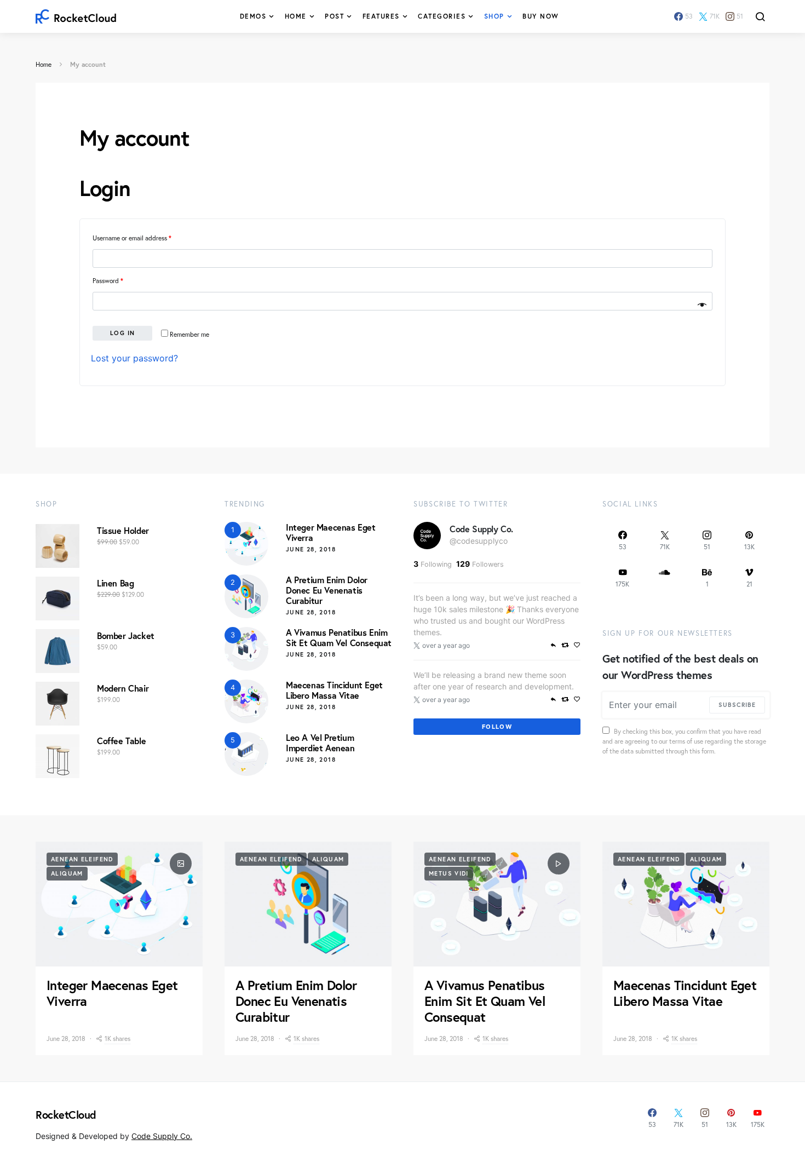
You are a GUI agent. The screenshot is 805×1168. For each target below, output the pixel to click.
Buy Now (540, 16)
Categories (441, 16)
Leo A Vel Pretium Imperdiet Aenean (320, 742)
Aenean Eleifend (82, 859)
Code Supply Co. (481, 528)
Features (381, 16)
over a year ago (446, 645)
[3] (246, 647)
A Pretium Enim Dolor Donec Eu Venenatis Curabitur (326, 590)
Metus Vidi (449, 873)
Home (296, 16)
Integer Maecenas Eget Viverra (331, 532)
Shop (494, 16)
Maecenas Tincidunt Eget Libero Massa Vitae (334, 690)
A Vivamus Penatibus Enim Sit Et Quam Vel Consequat (339, 637)
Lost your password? (134, 358)
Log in (122, 333)
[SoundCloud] (664, 577)
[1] (246, 542)
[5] (246, 752)
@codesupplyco (479, 540)
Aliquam (67, 873)
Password (108, 281)
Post (334, 16)
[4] (246, 700)
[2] (246, 595)
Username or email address (132, 238)
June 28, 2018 (311, 549)
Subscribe (737, 705)
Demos (253, 16)
